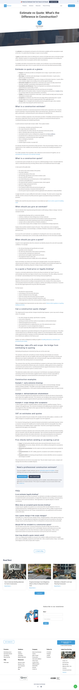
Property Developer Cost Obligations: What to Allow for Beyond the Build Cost (39, 583)
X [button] (77, 1)
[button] (39, 593)
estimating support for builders (47, 470)
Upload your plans (22, 476)
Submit (46, 623)
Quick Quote (71, 5)
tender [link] (57, 91)
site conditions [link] (51, 134)
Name (45, 611)
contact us (21, 483)
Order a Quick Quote (34, 476)
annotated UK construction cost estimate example (27, 154)
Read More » (7, 586)
